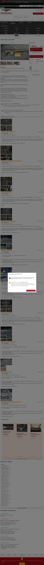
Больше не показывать (31, 290)
